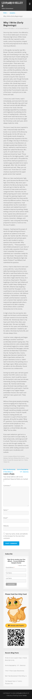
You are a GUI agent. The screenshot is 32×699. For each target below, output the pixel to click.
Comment (7, 485)
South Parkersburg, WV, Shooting (15, 665)
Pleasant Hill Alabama (12, 460)
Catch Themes (22, 695)
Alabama (13, 13)
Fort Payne (10, 458)
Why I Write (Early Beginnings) (14, 671)
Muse (19, 458)
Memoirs (16, 458)
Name (5, 510)
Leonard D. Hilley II (24, 28)
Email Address (10, 567)
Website (6, 526)
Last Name (9, 578)
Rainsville (21, 460)
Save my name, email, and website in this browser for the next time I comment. (15, 536)
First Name (9, 573)
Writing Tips (6, 462)
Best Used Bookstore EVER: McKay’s (16, 676)
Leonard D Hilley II (12, 4)
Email (5, 518)
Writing (26, 460)
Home (5, 13)
